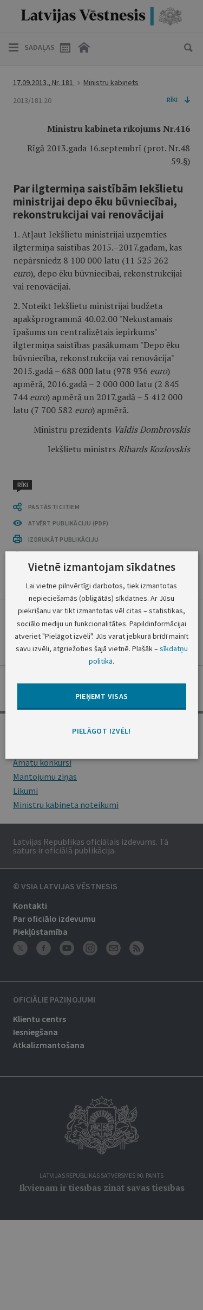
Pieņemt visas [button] (101, 696)
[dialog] (101, 655)
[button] (101, 731)
